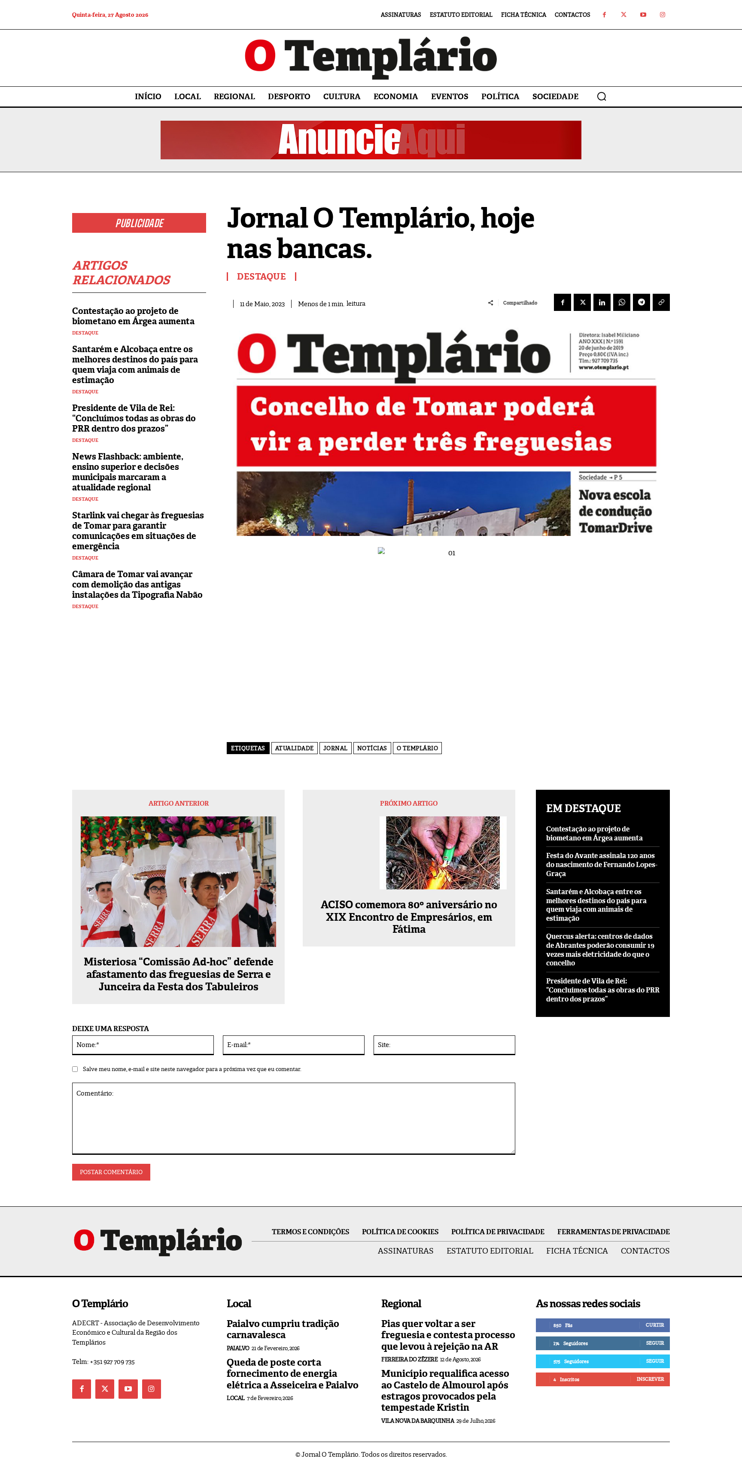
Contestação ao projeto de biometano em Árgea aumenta (133, 316)
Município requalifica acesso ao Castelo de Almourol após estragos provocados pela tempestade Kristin (445, 1390)
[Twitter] (623, 14)
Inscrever (650, 1379)
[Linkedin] (602, 302)
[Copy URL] (661, 302)
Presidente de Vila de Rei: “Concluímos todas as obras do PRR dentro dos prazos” (134, 418)
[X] (582, 302)
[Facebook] (604, 14)
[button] (601, 96)
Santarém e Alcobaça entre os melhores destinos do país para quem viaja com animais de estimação (135, 365)
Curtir (655, 1325)
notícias (372, 748)
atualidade (294, 748)
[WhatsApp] (621, 302)
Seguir (655, 1343)
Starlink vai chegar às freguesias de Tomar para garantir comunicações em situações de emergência (138, 531)
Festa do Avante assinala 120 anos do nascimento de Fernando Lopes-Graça (601, 864)
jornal (335, 748)
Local (236, 1398)
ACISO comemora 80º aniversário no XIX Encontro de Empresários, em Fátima (409, 917)
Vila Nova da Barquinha (417, 1420)
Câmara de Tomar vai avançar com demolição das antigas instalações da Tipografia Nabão (137, 584)
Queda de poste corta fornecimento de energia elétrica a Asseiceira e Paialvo (293, 1373)
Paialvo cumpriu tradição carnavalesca (283, 1329)
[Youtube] (643, 14)
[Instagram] (662, 14)
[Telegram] (641, 302)
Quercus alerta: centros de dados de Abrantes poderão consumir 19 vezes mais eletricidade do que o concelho (600, 950)
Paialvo (238, 1348)
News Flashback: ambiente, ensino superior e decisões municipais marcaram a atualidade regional (127, 472)
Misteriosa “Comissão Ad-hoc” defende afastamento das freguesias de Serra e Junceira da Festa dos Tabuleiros (179, 974)
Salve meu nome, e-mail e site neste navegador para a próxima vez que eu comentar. (192, 1069)
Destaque (85, 333)
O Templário (417, 748)
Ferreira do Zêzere (409, 1359)
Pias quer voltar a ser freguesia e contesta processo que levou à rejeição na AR (448, 1335)
